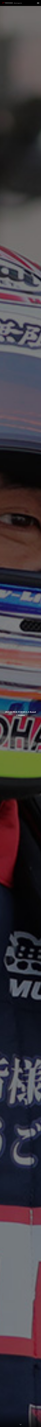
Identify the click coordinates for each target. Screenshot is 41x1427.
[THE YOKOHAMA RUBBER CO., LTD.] (12, 3)
